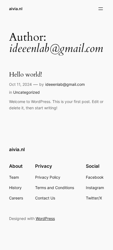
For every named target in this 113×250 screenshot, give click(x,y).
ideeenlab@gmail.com (65, 84)
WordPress (45, 218)
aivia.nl (15, 8)
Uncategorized (26, 92)
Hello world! (25, 74)
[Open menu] (100, 8)
